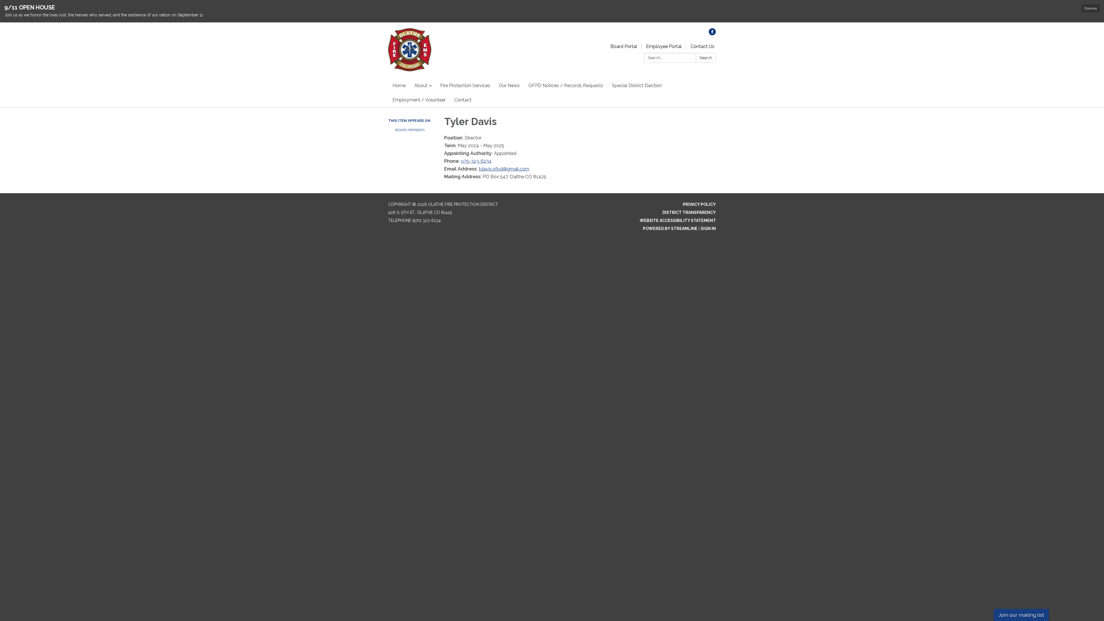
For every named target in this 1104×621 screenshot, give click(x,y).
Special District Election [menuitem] (637, 85)
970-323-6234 (476, 161)
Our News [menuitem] (509, 85)
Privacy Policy (699, 204)
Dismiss (1090, 8)
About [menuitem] (421, 85)
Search (705, 57)
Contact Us (702, 46)
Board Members (410, 130)
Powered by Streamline (670, 228)
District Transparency (689, 212)
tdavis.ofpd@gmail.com (504, 169)
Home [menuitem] (399, 85)
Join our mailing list (1021, 615)
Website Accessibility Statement (678, 220)
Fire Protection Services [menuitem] (465, 85)
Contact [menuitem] (462, 100)
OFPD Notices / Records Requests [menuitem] (565, 85)
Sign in (708, 228)
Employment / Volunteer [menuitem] (419, 100)
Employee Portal (664, 46)
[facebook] (712, 34)
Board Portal (623, 46)
